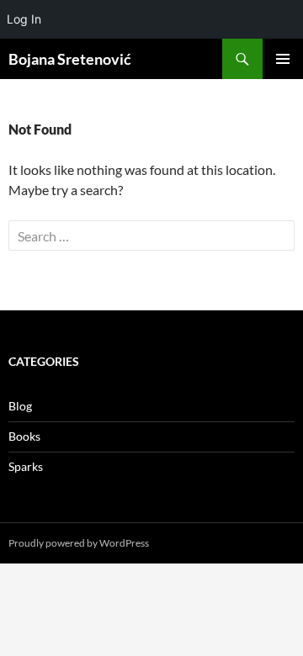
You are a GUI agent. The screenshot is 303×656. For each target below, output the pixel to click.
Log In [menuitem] (24, 19)
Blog (20, 406)
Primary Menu (283, 59)
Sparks (25, 466)
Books (24, 436)
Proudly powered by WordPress (78, 543)
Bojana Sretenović (69, 59)
